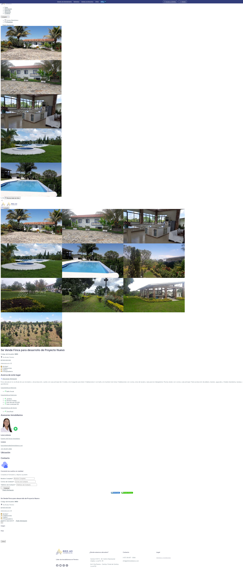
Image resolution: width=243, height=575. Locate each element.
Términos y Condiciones (163, 557)
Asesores (7, 10)
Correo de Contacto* (7, 481)
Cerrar (3, 541)
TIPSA (97, 1)
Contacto (7, 13)
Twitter (117, 492)
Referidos (76, 1)
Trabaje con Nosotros (87, 1)
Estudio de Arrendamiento (64, 1)
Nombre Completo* (7, 478)
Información (8, 9)
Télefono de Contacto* (8, 485)
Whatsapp (130, 492)
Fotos (6, 7)
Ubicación (8, 12)
